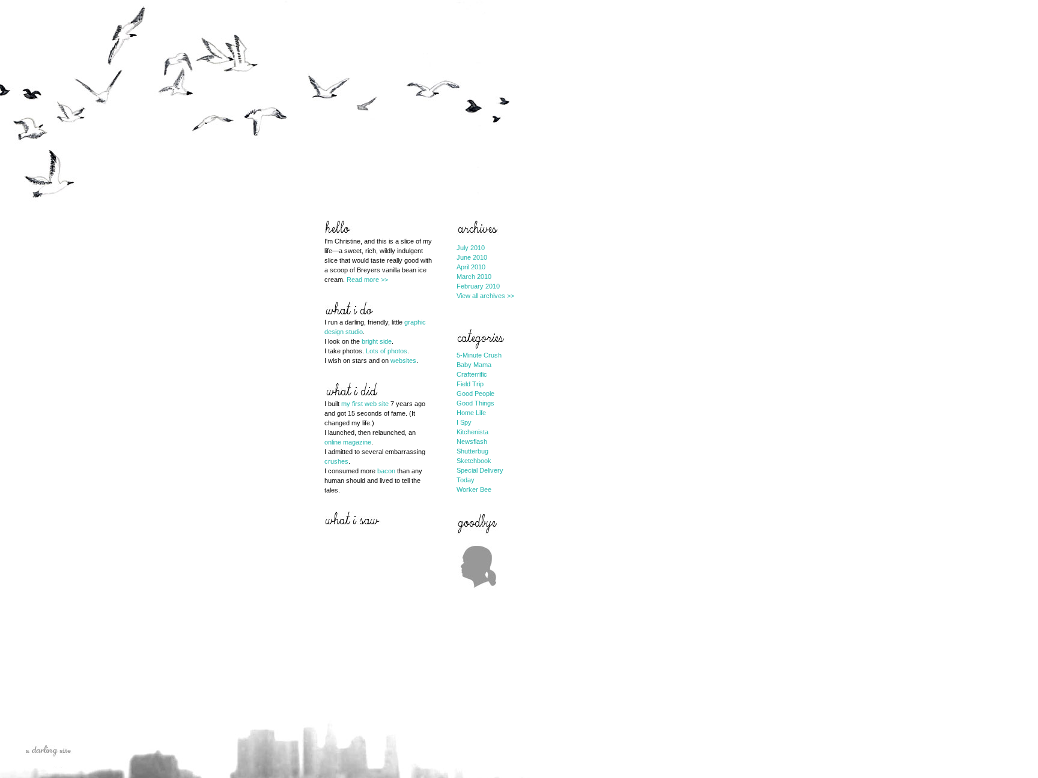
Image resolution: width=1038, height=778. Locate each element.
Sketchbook (474, 460)
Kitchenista (472, 431)
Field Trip (470, 384)
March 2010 (474, 276)
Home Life (471, 412)
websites (403, 360)
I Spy (464, 422)
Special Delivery (480, 470)
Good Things (475, 403)
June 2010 (472, 257)
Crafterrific (472, 374)
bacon (386, 470)
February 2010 (478, 286)
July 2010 (471, 247)
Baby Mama (474, 364)
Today (466, 479)
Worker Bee (474, 489)
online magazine (347, 442)
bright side (377, 341)
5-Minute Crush (479, 355)
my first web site (365, 403)
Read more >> (367, 279)
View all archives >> (485, 295)
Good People (475, 393)
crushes (336, 461)
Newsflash (472, 441)
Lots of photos (386, 351)
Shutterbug (472, 451)
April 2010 (471, 267)
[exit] (479, 595)
